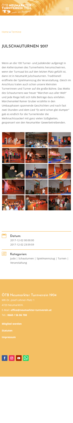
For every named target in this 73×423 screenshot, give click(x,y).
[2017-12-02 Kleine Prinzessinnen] (13, 186)
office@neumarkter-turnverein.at (31, 310)
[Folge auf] (26, 358)
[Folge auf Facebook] (4, 358)
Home (5, 32)
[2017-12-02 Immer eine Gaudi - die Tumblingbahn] (59, 171)
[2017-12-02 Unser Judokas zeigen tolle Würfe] (13, 139)
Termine (16, 32)
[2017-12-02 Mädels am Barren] (36, 155)
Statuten (7, 330)
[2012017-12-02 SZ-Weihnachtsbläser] (13, 202)
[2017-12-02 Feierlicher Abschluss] (36, 202)
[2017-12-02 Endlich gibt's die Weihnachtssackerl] (59, 202)
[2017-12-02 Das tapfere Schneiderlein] (36, 171)
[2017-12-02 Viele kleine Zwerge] (59, 139)
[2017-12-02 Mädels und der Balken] (59, 155)
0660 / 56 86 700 (17, 315)
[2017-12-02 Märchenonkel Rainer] (13, 171)
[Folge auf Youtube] (19, 358)
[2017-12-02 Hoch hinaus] (59, 186)
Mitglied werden (12, 323)
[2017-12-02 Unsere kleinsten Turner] (13, 155)
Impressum (9, 337)
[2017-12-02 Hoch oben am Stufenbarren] (36, 186)
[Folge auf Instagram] (12, 358)
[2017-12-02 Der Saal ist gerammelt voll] (36, 139)
